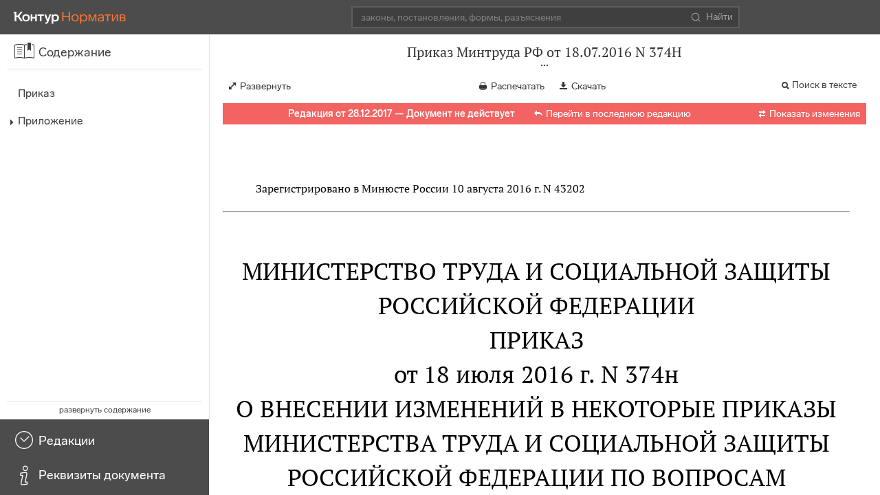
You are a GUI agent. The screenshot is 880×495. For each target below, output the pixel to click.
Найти (719, 17)
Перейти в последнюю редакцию (618, 114)
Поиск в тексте (824, 85)
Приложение (50, 120)
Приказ (36, 93)
